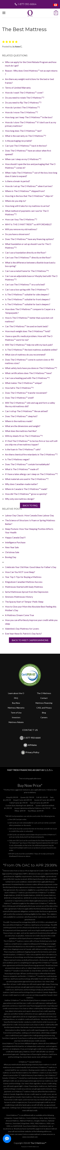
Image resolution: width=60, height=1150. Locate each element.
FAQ (16, 698)
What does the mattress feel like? (21, 431)
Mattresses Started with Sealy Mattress (24, 586)
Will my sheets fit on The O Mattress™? (24, 436)
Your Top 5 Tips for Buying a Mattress (23, 577)
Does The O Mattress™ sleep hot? (21, 416)
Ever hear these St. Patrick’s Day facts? (23, 633)
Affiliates (32, 745)
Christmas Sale (12, 552)
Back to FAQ (30, 505)
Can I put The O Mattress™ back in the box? (26, 145)
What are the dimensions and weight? (22, 426)
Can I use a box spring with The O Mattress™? (27, 289)
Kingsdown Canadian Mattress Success (23, 581)
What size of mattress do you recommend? (25, 354)
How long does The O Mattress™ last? (23, 130)
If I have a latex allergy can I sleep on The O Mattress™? (31, 474)
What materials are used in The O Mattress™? (27, 479)
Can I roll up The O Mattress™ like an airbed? (26, 411)
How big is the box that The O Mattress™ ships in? (29, 196)
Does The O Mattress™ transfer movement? (26, 392)
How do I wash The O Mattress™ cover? (24, 92)
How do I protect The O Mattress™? (22, 107)
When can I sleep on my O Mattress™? (23, 159)
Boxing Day (10, 557)
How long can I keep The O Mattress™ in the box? (29, 117)
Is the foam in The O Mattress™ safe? (23, 449)
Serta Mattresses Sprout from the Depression (26, 591)
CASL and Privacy (44, 707)
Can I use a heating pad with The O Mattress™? (27, 378)
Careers (43, 717)
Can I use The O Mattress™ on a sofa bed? (25, 284)
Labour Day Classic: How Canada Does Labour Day (29, 515)
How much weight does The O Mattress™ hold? (27, 331)
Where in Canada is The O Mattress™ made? (26, 489)
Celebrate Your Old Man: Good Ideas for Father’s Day (30, 567)
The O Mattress (44, 693)
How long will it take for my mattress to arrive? (27, 206)
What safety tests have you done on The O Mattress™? (31, 368)
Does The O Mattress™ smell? (19, 397)
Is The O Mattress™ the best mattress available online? (31, 349)
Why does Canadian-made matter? (21, 484)
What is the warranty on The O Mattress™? (25, 135)
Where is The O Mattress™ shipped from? (25, 191)
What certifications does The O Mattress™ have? (28, 373)
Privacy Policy (32, 752)
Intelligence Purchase (15, 542)
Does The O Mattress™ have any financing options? (29, 239)
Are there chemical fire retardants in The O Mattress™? (31, 454)
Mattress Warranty (16, 707)
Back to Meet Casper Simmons (30, 640)
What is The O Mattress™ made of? (22, 469)
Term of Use (16, 712)
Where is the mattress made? (19, 421)
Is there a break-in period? (17, 181)
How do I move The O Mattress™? (21, 112)
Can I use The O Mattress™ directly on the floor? (28, 257)
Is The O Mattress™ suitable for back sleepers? (27, 304)
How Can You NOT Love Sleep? (20, 572)
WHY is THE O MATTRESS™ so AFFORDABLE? (28, 224)
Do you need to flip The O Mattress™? (23, 102)
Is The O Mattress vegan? (17, 459)
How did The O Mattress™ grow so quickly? (26, 494)
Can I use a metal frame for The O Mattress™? (27, 271)
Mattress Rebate (16, 722)
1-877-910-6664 (32, 737)
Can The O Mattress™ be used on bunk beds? (26, 326)
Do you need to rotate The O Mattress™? (24, 97)
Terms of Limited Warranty (18, 87)
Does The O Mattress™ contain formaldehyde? (27, 464)
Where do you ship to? (15, 200)
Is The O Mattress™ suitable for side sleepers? (27, 294)
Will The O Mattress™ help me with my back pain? (29, 344)
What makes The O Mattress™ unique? (23, 383)
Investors (16, 717)
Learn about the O (16, 693)
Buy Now (16, 703)
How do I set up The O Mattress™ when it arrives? (29, 186)
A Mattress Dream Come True (19, 615)
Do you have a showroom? (17, 234)
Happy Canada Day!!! (15, 537)
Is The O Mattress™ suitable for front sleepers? (27, 299)
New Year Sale (12, 547)
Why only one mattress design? (19, 498)
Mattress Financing (44, 703)
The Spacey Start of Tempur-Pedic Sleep (24, 601)
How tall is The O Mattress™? (19, 387)
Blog (44, 712)
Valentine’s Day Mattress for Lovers (22, 628)
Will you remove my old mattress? (21, 229)
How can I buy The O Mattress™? (21, 219)
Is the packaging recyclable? (18, 140)
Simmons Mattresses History (19, 596)
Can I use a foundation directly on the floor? (25, 252)
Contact (44, 698)
